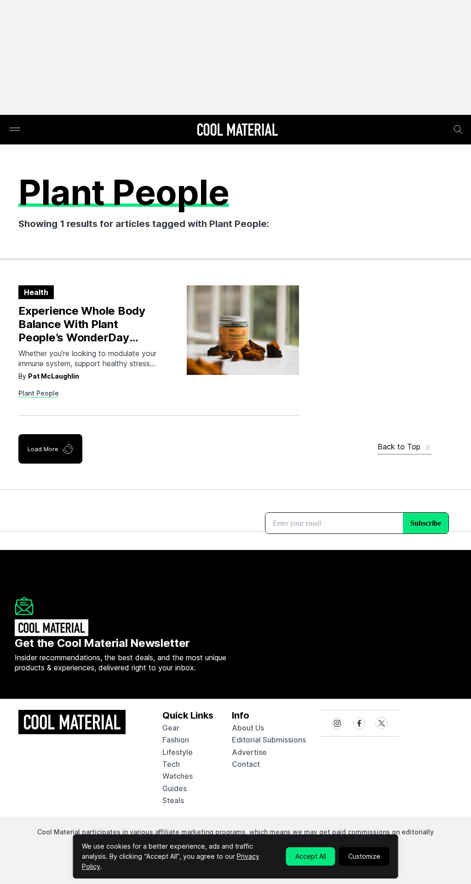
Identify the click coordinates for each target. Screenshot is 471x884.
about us (248, 727)
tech (171, 764)
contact (246, 764)
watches (177, 776)
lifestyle (177, 752)
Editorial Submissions (269, 739)
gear (170, 727)
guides (174, 788)
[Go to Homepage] (237, 130)
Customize (364, 856)
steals (173, 800)
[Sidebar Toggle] (14, 130)
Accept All (310, 856)
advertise (249, 752)
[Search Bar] (458, 129)
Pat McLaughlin (53, 376)
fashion (175, 739)
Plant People (38, 393)
